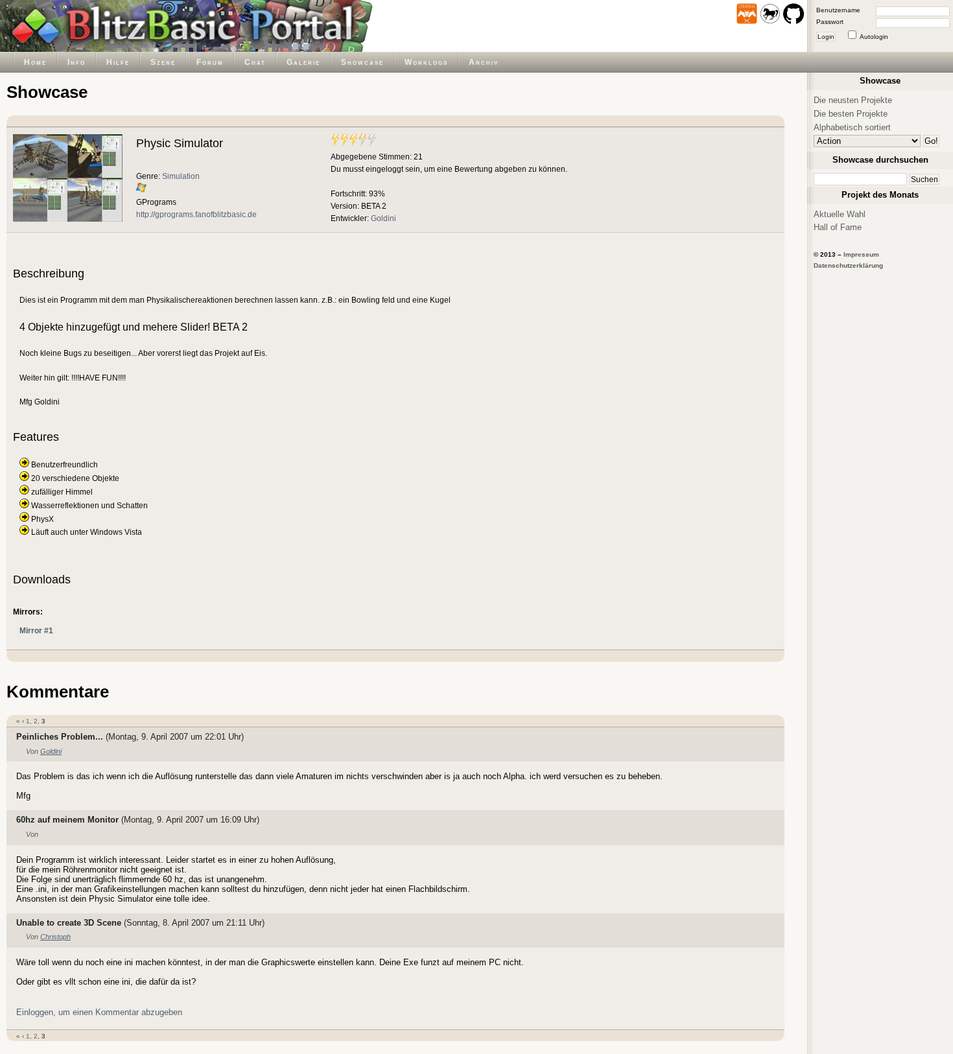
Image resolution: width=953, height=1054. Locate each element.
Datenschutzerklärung (848, 265)
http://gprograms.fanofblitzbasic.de (196, 214)
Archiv (484, 62)
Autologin (874, 36)
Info (76, 62)
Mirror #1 (36, 630)
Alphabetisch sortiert (852, 127)
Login (826, 36)
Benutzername (838, 10)
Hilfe (118, 62)
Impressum (861, 254)
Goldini (383, 218)
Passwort (829, 21)
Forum (210, 62)
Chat (255, 62)
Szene (163, 62)
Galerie (303, 62)
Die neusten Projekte (853, 100)
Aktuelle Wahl (839, 214)
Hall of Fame (838, 227)
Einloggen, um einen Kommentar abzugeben (99, 1012)
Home (35, 62)
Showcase (362, 62)
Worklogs (426, 62)
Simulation (181, 176)
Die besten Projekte (851, 114)
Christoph (55, 937)
